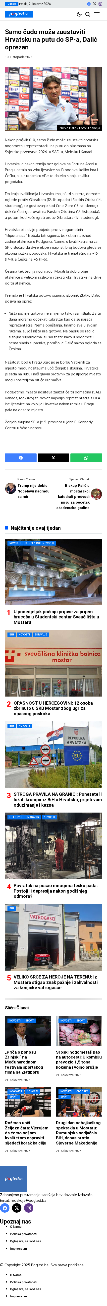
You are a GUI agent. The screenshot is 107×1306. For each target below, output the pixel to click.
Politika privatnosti (23, 1234)
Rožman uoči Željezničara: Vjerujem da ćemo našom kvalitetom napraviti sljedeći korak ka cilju (27, 1132)
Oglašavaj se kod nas (25, 1241)
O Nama (15, 1226)
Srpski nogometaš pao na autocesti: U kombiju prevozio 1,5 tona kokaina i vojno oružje (79, 1060)
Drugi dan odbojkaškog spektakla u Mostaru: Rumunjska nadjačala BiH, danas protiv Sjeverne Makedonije (78, 1132)
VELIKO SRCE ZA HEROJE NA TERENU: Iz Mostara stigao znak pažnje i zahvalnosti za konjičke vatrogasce (56, 982)
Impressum (18, 1248)
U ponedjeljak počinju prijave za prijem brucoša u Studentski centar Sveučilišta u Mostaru (56, 617)
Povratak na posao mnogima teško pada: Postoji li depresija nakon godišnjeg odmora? (56, 891)
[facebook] (89, 4)
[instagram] (100, 4)
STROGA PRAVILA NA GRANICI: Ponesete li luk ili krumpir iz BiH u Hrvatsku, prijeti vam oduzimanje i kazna (58, 799)
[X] (94, 3)
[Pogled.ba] (19, 14)
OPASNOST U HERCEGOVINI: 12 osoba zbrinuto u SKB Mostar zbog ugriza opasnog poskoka (53, 708)
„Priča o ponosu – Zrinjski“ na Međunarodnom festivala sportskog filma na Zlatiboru (24, 1062)
